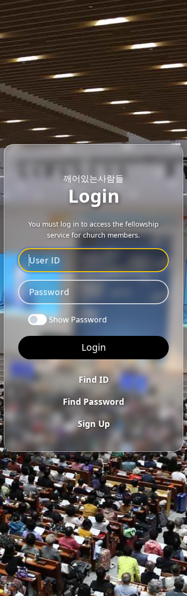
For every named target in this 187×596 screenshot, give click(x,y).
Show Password (78, 319)
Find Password (93, 401)
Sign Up (94, 423)
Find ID (94, 379)
